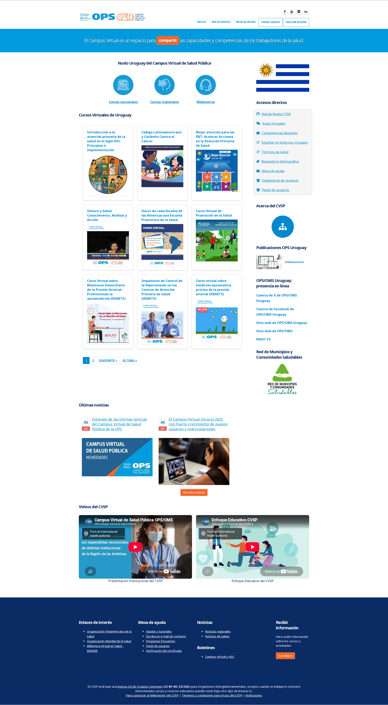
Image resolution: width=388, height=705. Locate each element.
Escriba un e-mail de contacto (166, 636)
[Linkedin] (306, 11)
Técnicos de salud (275, 152)
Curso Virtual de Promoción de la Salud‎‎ (214, 213)
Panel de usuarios (275, 190)
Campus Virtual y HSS (219, 657)
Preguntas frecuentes (160, 641)
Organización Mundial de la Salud (109, 641)
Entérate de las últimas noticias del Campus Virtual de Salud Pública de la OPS (119, 424)
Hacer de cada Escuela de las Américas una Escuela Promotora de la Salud (161, 215)
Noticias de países (217, 636)
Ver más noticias (194, 492)
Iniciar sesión (296, 22)
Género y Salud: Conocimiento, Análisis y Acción (107, 215)
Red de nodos (221, 22)
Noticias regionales (218, 631)
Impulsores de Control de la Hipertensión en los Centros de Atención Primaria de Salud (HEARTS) (161, 290)
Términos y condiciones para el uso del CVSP (212, 695)
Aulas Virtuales (273, 123)
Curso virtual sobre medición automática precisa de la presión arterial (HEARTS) (213, 287)
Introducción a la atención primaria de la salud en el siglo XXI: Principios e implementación (106, 141)
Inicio (201, 22)
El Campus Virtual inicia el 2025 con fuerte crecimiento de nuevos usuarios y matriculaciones (198, 424)
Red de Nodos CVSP (276, 114)
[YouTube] (292, 11)
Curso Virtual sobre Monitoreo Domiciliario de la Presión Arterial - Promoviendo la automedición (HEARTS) (106, 290)
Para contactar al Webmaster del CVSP (152, 695)
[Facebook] (285, 11)
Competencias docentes (279, 133)
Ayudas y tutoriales (159, 631)
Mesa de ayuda (245, 22)
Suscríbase (285, 656)
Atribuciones (253, 695)
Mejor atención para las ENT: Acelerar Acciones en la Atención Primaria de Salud (215, 139)
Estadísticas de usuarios (280, 180)
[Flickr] (299, 11)
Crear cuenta (270, 22)
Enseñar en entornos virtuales (285, 142)
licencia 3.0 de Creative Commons (140, 686)
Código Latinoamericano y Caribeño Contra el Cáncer (161, 136)
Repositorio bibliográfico (280, 161)
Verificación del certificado (164, 651)
